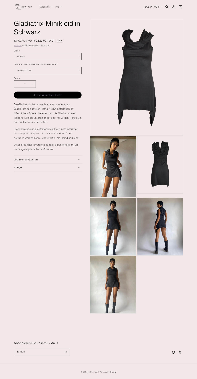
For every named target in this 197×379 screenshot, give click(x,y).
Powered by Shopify (108, 372)
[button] (46, 7)
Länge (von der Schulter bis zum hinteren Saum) (36, 64)
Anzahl (17, 78)
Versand (18, 45)
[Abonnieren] (65, 352)
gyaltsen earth (93, 372)
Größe (17, 50)
